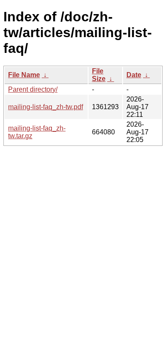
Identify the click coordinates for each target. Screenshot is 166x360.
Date (133, 74)
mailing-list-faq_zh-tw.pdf (45, 106)
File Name (24, 74)
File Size (99, 74)
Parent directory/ (32, 89)
